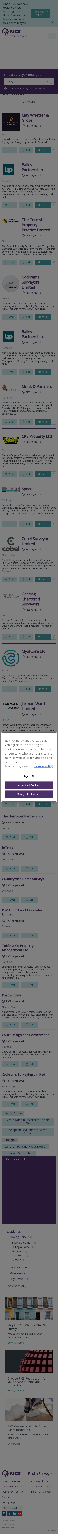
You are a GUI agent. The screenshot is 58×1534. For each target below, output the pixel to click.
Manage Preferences (29, 794)
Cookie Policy (43, 766)
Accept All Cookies (29, 785)
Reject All (29, 776)
